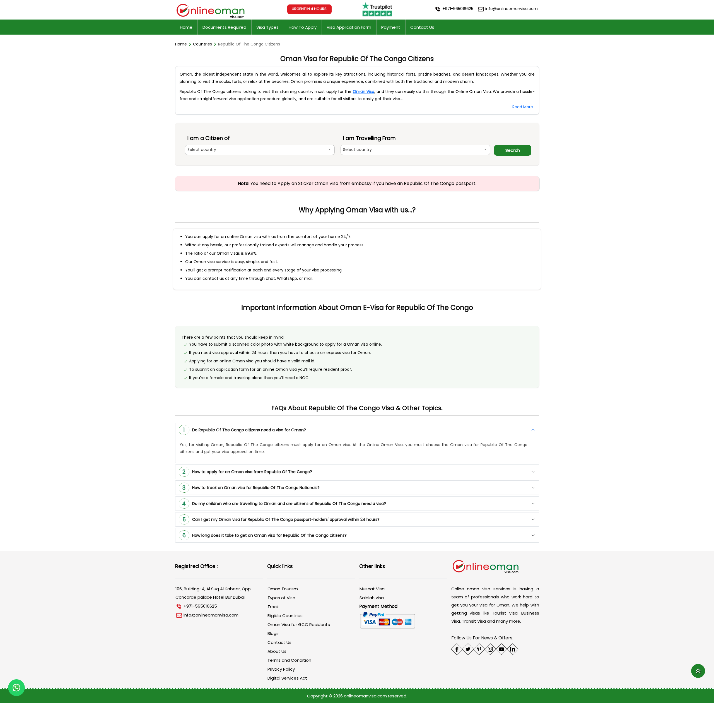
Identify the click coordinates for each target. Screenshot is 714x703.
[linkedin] (512, 649)
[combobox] (260, 150)
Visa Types (267, 27)
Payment (390, 27)
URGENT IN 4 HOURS (309, 8)
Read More (522, 107)
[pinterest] (479, 649)
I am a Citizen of (208, 138)
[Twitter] (468, 649)
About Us (276, 651)
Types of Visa (281, 598)
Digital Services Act (287, 678)
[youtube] (501, 649)
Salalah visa (372, 598)
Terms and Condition (289, 660)
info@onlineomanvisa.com (511, 8)
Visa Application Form (349, 27)
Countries (202, 44)
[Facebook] (457, 649)
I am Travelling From (369, 138)
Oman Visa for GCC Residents (298, 624)
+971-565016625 (457, 8)
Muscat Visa (372, 589)
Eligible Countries (285, 615)
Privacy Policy (281, 669)
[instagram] (490, 649)
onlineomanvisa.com (366, 696)
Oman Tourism (282, 589)
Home (186, 27)
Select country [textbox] (201, 149)
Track (273, 607)
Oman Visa (363, 91)
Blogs (273, 633)
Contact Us (422, 27)
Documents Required (224, 27)
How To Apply (303, 27)
